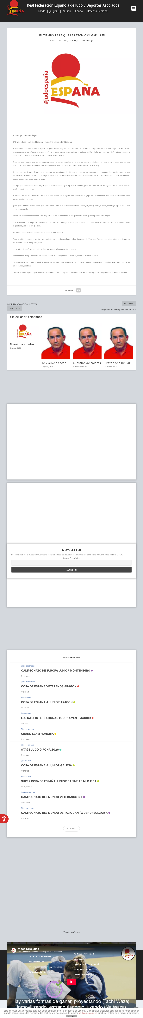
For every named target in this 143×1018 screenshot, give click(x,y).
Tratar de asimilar (117, 363)
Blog (66, 40)
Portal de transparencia (39, 956)
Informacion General (38, 961)
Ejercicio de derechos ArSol (86, 964)
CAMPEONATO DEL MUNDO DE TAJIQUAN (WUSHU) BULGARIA (64, 812)
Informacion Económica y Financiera (45, 967)
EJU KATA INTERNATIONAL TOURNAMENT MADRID (56, 718)
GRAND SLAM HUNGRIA (37, 733)
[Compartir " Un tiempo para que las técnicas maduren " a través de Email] (78, 290)
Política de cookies (82, 969)
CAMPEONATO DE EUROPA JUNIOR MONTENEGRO (55, 670)
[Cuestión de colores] (87, 341)
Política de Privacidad (84, 954)
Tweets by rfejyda (71, 932)
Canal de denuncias (83, 974)
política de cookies (87, 1013)
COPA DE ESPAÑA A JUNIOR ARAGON (47, 702)
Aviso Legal (79, 959)
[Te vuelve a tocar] (55, 341)
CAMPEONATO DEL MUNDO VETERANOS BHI (52, 797)
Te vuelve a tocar (53, 363)
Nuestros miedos (22, 344)
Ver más (71, 829)
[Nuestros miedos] (24, 331)
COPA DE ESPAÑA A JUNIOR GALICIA (46, 765)
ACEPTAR (71, 1016)
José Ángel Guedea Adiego (81, 40)
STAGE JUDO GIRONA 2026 (40, 749)
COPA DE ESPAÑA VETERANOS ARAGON (49, 686)
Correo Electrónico (71, 558)
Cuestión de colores (87, 363)
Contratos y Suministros (40, 972)
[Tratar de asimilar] (118, 341)
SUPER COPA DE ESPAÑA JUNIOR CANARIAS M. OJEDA (58, 781)
